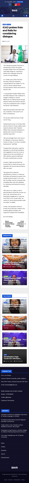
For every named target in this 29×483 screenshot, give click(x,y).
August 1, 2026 (9, 344)
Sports (3, 454)
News (4, 24)
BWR (14, 10)
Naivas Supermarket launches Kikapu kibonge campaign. (9, 224)
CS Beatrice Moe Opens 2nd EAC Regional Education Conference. (14, 264)
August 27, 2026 (10, 309)
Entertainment (5, 457)
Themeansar (14, 476)
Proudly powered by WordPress (9, 474)
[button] (24, 15)
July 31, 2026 (9, 361)
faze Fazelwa (17, 250)
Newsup (23, 474)
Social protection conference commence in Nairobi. (20, 224)
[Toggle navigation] (13, 16)
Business (6, 276)
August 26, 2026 (10, 325)
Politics (8, 24)
